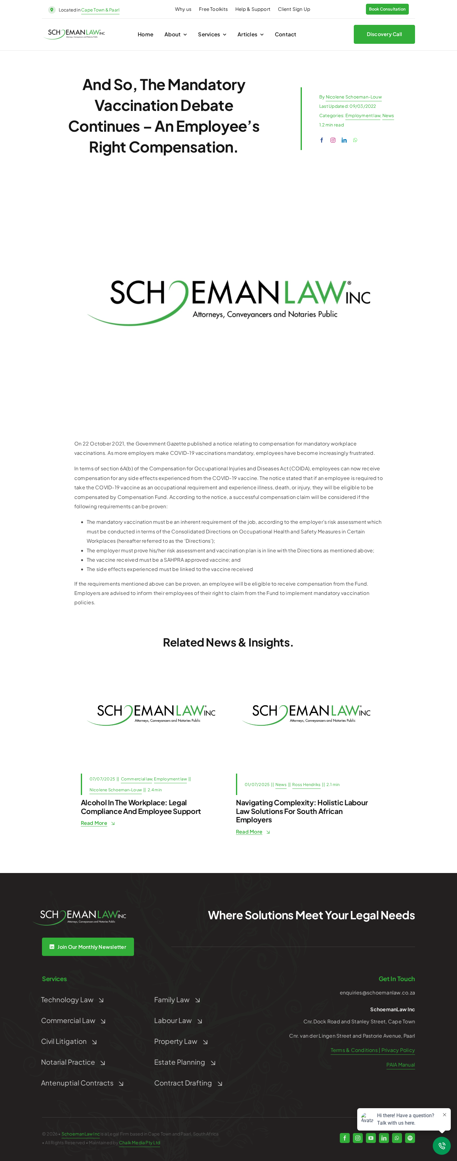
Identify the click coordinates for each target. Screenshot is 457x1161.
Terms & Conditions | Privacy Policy (373, 1050)
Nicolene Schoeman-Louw (354, 96)
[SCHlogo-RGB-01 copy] (74, 32)
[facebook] (321, 140)
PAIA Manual (400, 1064)
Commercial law (136, 778)
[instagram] (332, 140)
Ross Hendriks (306, 784)
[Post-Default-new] (151, 667)
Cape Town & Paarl (100, 9)
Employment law (362, 115)
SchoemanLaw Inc (81, 1133)
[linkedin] (344, 140)
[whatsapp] (355, 140)
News (388, 115)
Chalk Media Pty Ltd (139, 1142)
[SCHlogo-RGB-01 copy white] (79, 912)
